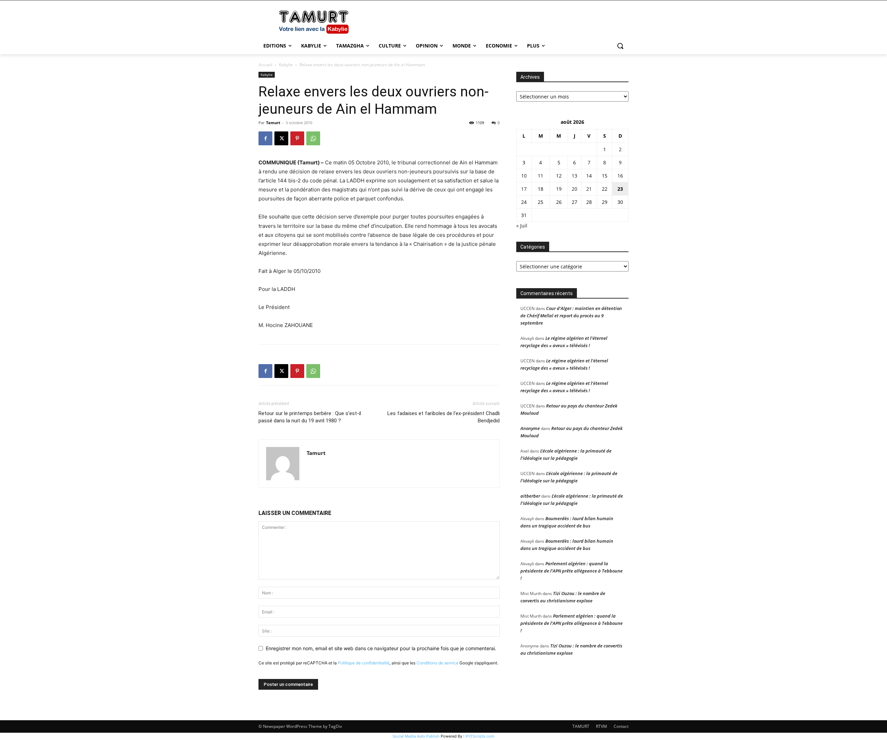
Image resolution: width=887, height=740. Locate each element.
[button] (620, 45)
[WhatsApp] (313, 138)
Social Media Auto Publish (416, 736)
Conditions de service (437, 662)
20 (574, 189)
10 (524, 175)
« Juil (521, 225)
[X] (281, 138)
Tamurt (273, 122)
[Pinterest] (297, 138)
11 (540, 175)
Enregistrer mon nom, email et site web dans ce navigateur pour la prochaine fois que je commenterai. (381, 648)
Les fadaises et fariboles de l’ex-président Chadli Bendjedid (443, 417)
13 (574, 175)
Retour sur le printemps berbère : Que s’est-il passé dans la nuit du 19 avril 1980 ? (309, 417)
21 (589, 189)
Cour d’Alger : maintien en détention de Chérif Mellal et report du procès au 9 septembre (571, 315)
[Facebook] (265, 138)
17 (524, 189)
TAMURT (580, 726)
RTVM (601, 726)
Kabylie (286, 65)
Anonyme (530, 428)
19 (559, 189)
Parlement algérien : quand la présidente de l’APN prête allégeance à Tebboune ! (571, 570)
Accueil (265, 65)
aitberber (530, 496)
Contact (621, 726)
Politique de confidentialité (363, 662)
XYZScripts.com (479, 736)
